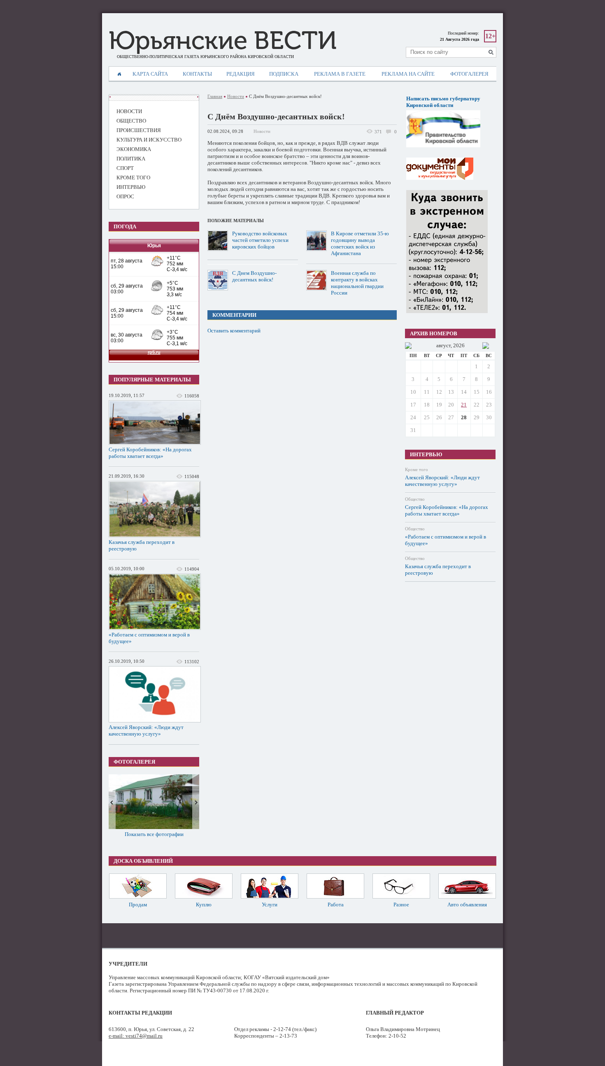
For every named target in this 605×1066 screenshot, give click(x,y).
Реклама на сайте (408, 74)
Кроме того (416, 469)
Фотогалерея (469, 74)
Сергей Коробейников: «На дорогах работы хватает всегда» (150, 452)
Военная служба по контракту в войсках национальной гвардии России (357, 283)
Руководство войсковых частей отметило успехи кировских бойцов (260, 240)
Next (195, 801)
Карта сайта (150, 74)
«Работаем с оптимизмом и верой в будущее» (149, 638)
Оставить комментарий (234, 330)
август (443, 345)
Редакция (240, 74)
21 (464, 405)
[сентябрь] (485, 345)
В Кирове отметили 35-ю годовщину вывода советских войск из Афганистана (360, 243)
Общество (415, 499)
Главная (214, 96)
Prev (112, 801)
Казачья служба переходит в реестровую (142, 545)
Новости (235, 96)
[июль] (408, 345)
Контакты (197, 74)
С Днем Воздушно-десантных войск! (254, 276)
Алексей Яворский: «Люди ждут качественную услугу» (146, 730)
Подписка (283, 74)
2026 (459, 345)
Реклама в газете (339, 74)
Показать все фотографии (154, 834)
